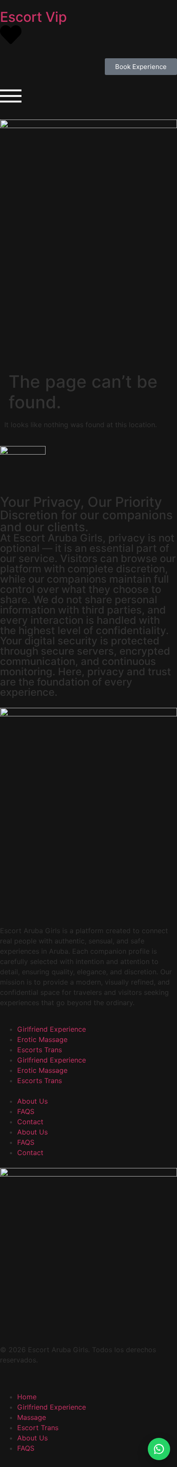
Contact (30, 1121)
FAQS (25, 1111)
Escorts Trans (39, 1049)
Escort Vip (33, 17)
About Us (32, 1101)
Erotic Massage (42, 1039)
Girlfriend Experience (51, 1029)
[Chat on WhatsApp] (159, 1449)
